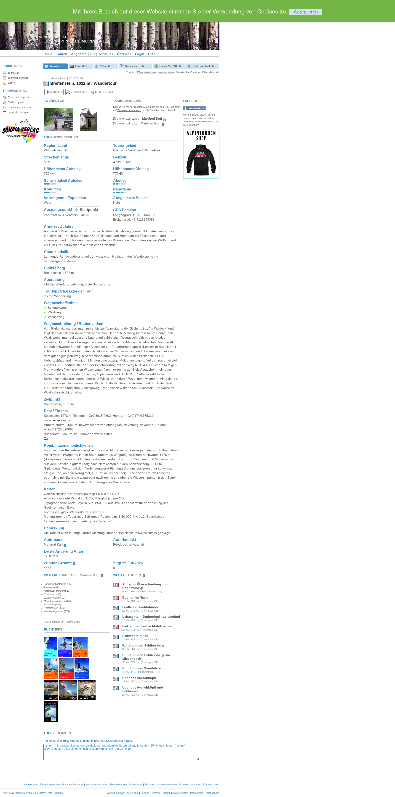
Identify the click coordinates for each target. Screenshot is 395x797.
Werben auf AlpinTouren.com (123, 793)
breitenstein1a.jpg (127, 118)
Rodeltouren (135, 784)
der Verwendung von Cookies (240, 11)
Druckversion (78, 91)
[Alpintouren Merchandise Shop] (201, 178)
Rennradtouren (118, 784)
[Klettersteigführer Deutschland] (80, 656)
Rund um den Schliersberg (143, 645)
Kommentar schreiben (19, 107)
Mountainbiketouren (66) (57, 601)
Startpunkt (56, 91)
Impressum (196, 793)
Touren (61, 54)
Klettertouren (31, 784)
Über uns (124, 54)
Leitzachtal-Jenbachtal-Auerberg (147, 626)
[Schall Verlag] (20, 142)
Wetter (10, 82)
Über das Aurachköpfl (139, 678)
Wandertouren (146, 72)
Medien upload (15, 102)
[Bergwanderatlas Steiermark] (51, 699)
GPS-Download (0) (202, 66)
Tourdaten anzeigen (17, 77)
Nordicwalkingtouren (96, 784)
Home (47, 54)
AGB (175, 793)
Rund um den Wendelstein (143, 668)
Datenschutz (212, 793)
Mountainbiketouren (72, 784)
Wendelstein (166, 72)
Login (139, 54)
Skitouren (149, 784)
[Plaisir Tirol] (66, 677)
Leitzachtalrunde (135, 636)
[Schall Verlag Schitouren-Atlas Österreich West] (51, 720)
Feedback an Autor (127, 544)
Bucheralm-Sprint (135, 597)
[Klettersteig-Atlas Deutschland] (68, 699)
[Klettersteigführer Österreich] (51, 677)
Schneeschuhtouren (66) (58, 584)
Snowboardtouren (167, 784)
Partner (145, 793)
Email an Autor (103, 91)
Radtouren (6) (51, 587)
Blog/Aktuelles (101, 54)
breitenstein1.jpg (127, 123)
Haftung (166, 793)
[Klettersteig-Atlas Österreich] (87, 699)
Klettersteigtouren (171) (57, 611)
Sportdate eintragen (17, 112)
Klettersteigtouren (50, 784)
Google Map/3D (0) (169, 66)
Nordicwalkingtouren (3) (57, 590)
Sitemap (155, 793)
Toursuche (12, 72)
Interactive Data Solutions (49, 793)
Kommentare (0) (134, 66)
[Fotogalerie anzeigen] (58, 130)
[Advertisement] (258, 78)
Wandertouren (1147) (55, 597)
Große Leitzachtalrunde (140, 607)
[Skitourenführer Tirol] (82, 677)
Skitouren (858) (52, 604)
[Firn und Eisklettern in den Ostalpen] (65, 656)
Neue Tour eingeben (17, 97)
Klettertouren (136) (54, 608)
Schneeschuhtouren (190, 784)
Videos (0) (105, 66)
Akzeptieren (306, 11)
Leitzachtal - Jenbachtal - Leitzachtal (151, 616)
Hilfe (151, 54)
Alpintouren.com (23, 793)
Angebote (78, 54)
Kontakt (184, 793)
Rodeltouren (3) (52, 594)
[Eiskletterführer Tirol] (50, 656)
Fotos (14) (80, 66)
